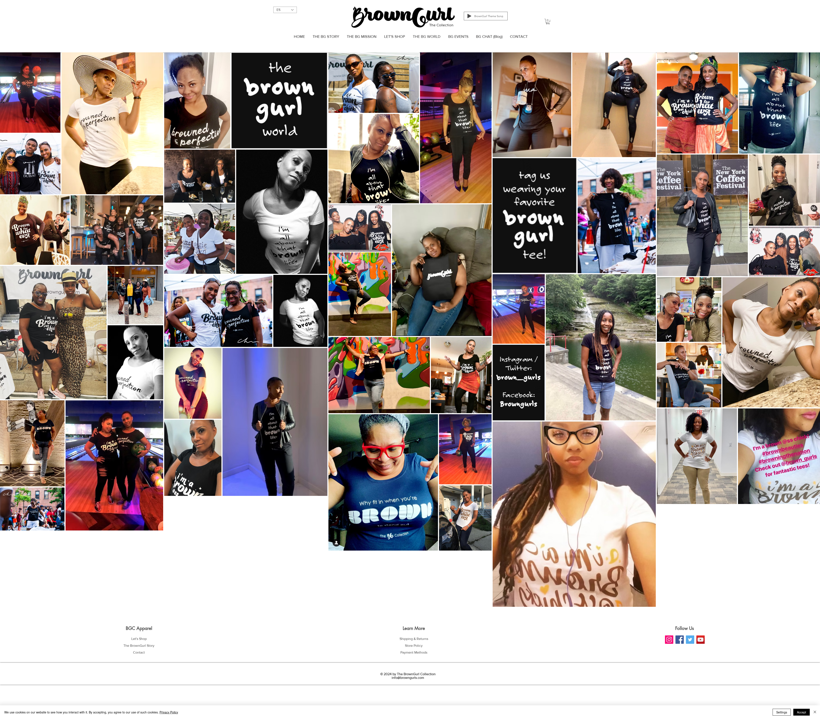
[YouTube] (700, 639)
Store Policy (414, 645)
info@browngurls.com (408, 677)
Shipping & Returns (414, 639)
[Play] (469, 16)
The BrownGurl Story (138, 645)
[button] (548, 21)
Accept (801, 712)
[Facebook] (679, 639)
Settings (781, 712)
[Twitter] (690, 639)
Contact (139, 652)
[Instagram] (669, 639)
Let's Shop (139, 639)
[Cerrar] (814, 712)
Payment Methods (413, 652)
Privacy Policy (169, 712)
